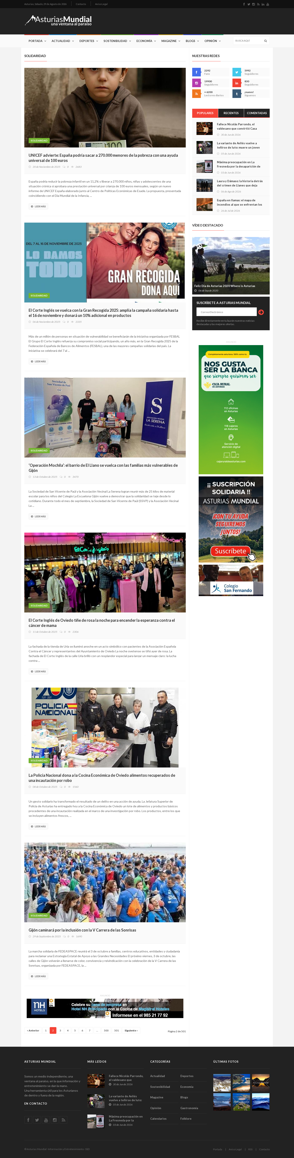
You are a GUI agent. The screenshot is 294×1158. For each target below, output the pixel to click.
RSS (250, 1149)
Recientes (231, 113)
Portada (35, 41)
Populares (205, 113)
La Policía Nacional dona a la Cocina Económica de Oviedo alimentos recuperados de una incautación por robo (102, 778)
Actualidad (61, 41)
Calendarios (158, 1118)
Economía (144, 41)
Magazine (168, 41)
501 (116, 1030)
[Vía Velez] (222, 1102)
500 (106, 1030)
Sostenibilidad (115, 41)
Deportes (86, 41)
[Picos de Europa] (260, 1102)
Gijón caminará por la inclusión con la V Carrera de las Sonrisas (82, 930)
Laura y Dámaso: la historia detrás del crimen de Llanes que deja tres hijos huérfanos (240, 185)
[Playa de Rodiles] (241, 1082)
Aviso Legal (101, 4)
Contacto (81, 4)
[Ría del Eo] (241, 1102)
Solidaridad (39, 140)
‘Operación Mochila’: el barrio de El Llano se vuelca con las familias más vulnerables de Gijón (103, 468)
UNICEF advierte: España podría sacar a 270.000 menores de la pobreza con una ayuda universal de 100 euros (103, 158)
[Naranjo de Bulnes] (222, 1082)
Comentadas (257, 113)
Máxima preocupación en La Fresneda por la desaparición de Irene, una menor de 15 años (238, 166)
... (97, 1030)
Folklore (186, 1118)
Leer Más (40, 206)
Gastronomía (189, 1108)
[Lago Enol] (260, 1082)
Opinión (210, 41)
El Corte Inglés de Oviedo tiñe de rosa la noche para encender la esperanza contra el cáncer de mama (102, 623)
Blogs (190, 41)
